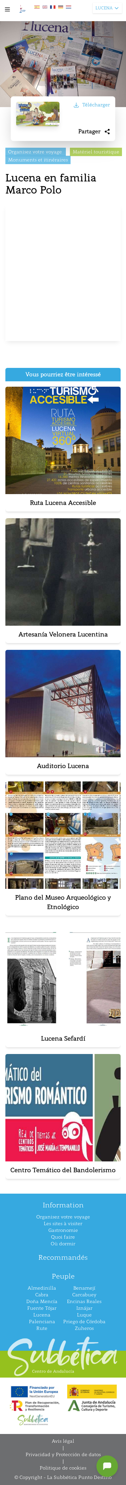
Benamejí (84, 1288)
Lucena (41, 1315)
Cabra (41, 1295)
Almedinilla (42, 1288)
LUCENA (104, 8)
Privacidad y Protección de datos (63, 1454)
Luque (84, 1315)
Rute (41, 1328)
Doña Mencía (41, 1301)
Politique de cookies (63, 1468)
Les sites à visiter (63, 1224)
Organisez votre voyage (63, 1217)
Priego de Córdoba (84, 1322)
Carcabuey (84, 1295)
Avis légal (63, 1441)
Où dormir (63, 1244)
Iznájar (84, 1308)
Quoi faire (63, 1237)
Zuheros (84, 1328)
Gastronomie (63, 1230)
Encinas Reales (84, 1301)
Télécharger (96, 105)
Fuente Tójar (41, 1308)
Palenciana (42, 1322)
